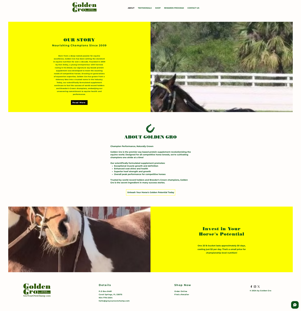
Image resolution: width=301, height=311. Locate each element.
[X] (258, 286)
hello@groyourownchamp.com (114, 301)
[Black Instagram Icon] (255, 286)
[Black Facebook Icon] (251, 286)
